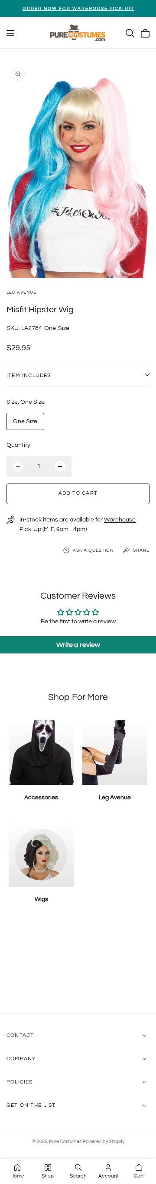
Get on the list (30, 1105)
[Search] (130, 33)
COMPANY (21, 1059)
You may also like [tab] (78, 967)
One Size (25, 421)
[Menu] (10, 33)
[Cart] (145, 33)
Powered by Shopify (103, 1141)
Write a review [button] (78, 644)
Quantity (18, 445)
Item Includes (28, 375)
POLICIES (19, 1082)
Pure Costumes (65, 1141)
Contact (20, 1035)
